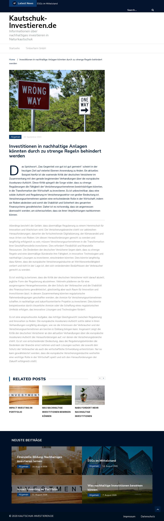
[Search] (152, 10)
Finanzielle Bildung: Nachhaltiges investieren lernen (39, 459)
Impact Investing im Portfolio (51, 3)
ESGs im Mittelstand (102, 461)
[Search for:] (137, 10)
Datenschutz (148, 516)
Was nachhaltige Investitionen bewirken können (56, 412)
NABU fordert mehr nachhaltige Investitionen (86, 412)
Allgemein (15, 137)
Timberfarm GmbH (36, 48)
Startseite (14, 48)
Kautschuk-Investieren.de (33, 21)
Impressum (129, 516)
